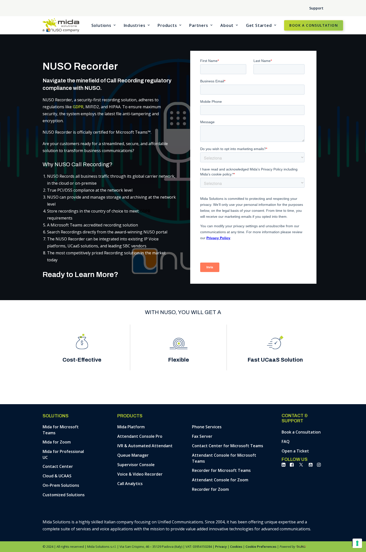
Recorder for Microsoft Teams (221, 470)
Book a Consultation (301, 432)
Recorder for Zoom (210, 489)
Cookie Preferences (260, 546)
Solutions (101, 25)
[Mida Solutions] (61, 25)
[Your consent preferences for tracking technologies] (357, 543)
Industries (134, 25)
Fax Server (202, 436)
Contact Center (58, 466)
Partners (198, 25)
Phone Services (207, 427)
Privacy (221, 546)
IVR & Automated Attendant (145, 445)
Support (316, 8)
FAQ (286, 441)
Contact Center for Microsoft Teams (227, 445)
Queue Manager (133, 455)
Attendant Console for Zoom (220, 480)
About (227, 25)
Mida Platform (131, 427)
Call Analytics (130, 483)
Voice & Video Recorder (140, 474)
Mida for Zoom (57, 442)
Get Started (259, 25)
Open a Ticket (295, 451)
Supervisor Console (136, 464)
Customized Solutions (64, 494)
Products (167, 25)
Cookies (236, 546)
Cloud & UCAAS (57, 476)
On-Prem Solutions (61, 485)
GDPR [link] (78, 107)
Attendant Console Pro (139, 436)
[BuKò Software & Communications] (301, 545)
